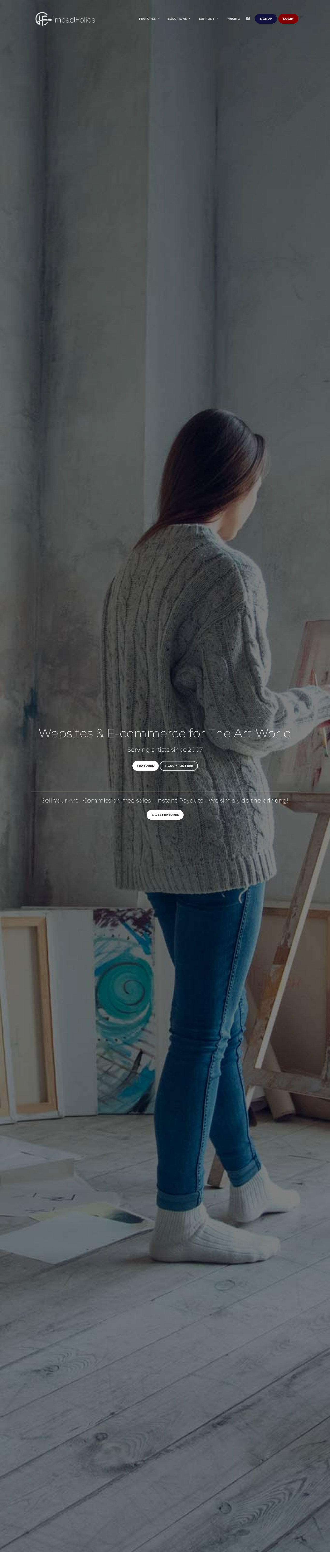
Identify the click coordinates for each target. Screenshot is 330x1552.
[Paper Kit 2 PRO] (65, 18)
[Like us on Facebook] (249, 19)
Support (207, 19)
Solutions (177, 19)
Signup (266, 19)
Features (147, 19)
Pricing (233, 19)
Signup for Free (179, 766)
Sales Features (165, 815)
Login (288, 19)
